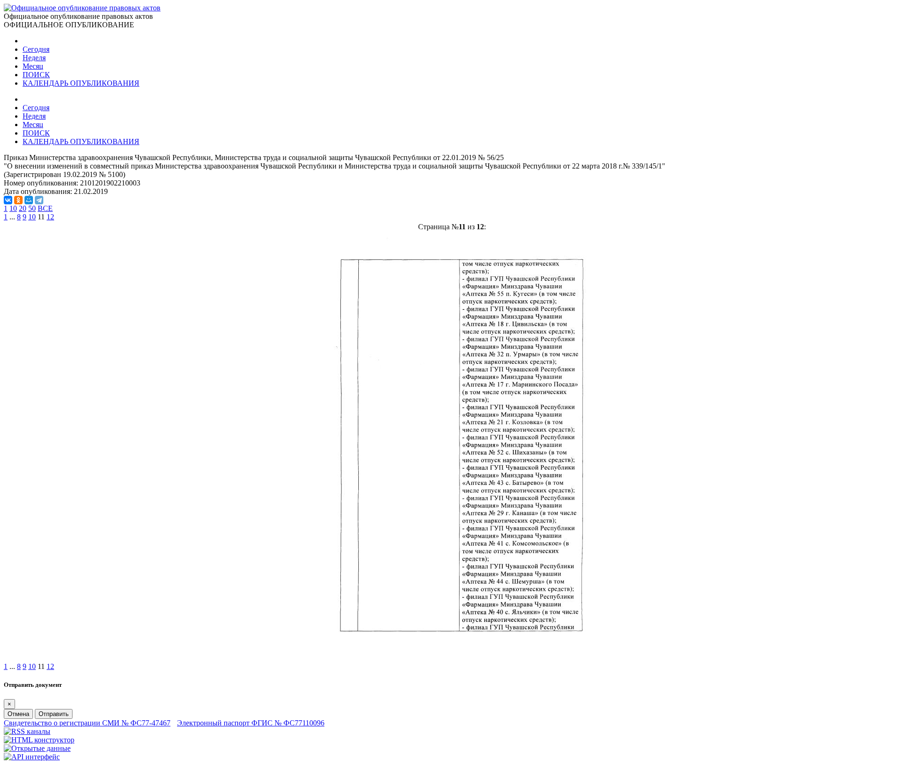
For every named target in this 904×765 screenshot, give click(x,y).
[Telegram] (39, 200)
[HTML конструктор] (39, 740)
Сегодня (36, 49)
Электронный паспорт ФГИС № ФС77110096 (250, 723)
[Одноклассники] (18, 200)
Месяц (33, 66)
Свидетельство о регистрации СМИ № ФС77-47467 (87, 723)
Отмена (18, 713)
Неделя (34, 58)
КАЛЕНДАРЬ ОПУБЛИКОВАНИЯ (81, 83)
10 (13, 208)
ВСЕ (45, 208)
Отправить (54, 713)
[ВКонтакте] (8, 200)
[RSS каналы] (27, 731)
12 (50, 217)
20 (22, 208)
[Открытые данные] (37, 748)
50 (32, 208)
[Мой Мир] (28, 200)
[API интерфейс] (32, 757)
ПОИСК (36, 75)
